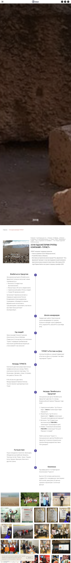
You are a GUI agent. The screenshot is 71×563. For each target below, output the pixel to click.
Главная (5, 230)
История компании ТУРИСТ (16, 230)
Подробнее (18, 559)
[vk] (62, 2)
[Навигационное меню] (2, 1)
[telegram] (65, 2)
